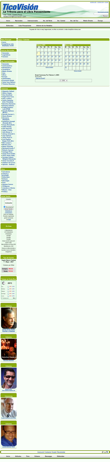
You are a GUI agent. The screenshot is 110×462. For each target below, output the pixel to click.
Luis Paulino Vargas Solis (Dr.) (7, 140)
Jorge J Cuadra (7, 130)
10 (37, 56)
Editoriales (6, 177)
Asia (3, 73)
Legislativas (6, 55)
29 (84, 63)
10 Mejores (6, 186)
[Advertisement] (26, 34)
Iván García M (6, 128)
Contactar (100, 2)
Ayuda (106, 2)
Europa (4, 77)
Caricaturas (6, 172)
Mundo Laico (6, 144)
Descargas (5, 181)
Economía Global (8, 80)
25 (41, 63)
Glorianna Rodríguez (5, 118)
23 (59, 60)
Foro (3, 182)
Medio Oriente (7, 71)
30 (88, 63)
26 (45, 63)
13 (48, 56)
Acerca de (93, 2)
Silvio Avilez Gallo (8, 155)
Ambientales (6, 78)
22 (56, 60)
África (4, 75)
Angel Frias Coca (8, 97)
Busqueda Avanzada (103, 12)
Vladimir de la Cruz (8, 162)
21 (52, 60)
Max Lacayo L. (7, 143)
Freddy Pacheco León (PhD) (7, 108)
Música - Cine (6, 190)
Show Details (49, 67)
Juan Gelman (6, 136)
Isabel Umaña (6, 126)
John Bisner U (7, 132)
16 (59, 56)
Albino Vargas (7, 93)
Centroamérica (7, 66)
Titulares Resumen (8, 84)
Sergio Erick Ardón (8, 154)
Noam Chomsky (7, 146)
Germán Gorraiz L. (8, 114)
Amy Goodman (7, 95)
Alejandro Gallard (8, 91)
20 (48, 60)
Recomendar (61, 452)
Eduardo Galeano (8, 105)
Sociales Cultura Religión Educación (8, 158)
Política (4, 191)
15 (56, 56)
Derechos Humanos (8, 104)
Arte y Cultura (6, 98)
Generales (5, 53)
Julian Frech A (7, 137)
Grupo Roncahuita (8, 125)
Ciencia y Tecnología (5, 174)
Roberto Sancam (7, 150)
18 (41, 60)
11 (41, 56)
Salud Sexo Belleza (8, 82)
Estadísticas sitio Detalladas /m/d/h (7, 44)
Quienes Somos (7, 184)
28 (52, 63)
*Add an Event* (40, 78)
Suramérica (6, 69)
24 (37, 63)
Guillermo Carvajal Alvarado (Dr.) (8, 122)
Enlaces (5, 179)
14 (52, 56)
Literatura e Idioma (8, 188)
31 (66, 67)
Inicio (4, 42)
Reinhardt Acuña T (8, 148)
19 (45, 60)
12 (45, 56)
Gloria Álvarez (7, 116)
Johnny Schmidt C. (8, 134)
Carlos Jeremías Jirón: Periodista (7, 101)
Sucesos (5, 57)
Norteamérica (6, 67)
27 (48, 63)
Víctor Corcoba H (8, 161)
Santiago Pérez (7, 152)
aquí (9, 219)
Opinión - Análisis (8, 164)
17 (37, 60)
